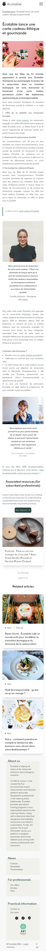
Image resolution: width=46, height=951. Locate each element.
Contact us (15, 909)
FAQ (12, 891)
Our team (14, 912)
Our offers (14, 885)
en (37, 947)
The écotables (16, 869)
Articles (13, 888)
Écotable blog (8, 11)
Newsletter (15, 866)
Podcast (14, 863)
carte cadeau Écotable (29, 211)
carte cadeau (22, 120)
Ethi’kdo (27, 314)
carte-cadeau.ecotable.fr (31, 355)
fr (36, 944)
